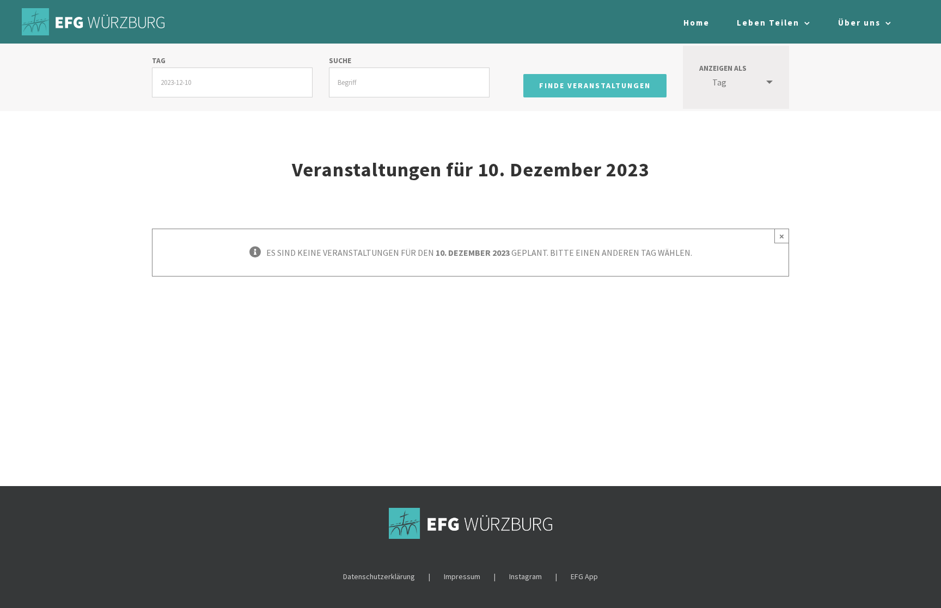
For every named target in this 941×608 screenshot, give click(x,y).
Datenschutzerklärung (379, 576)
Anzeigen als (723, 68)
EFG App (584, 576)
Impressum (462, 576)
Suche (340, 61)
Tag (159, 61)
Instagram (525, 576)
